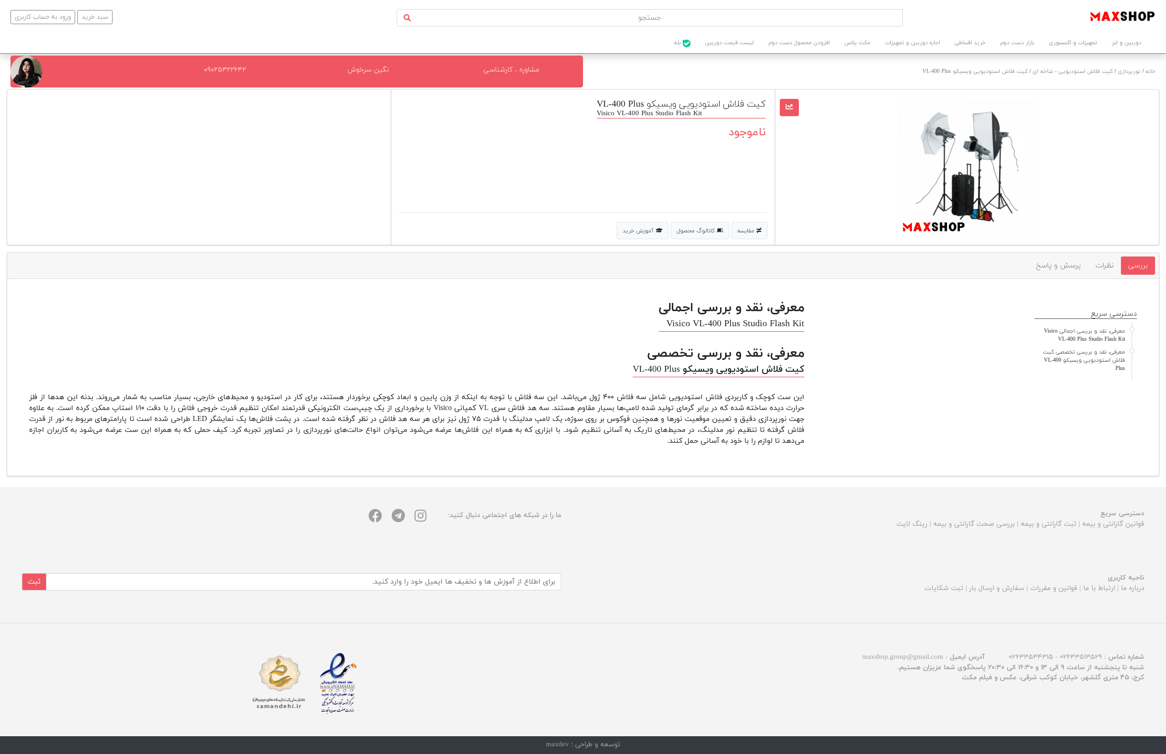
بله (678, 42)
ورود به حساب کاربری (43, 17)
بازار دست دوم (1017, 42)
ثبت (34, 582)
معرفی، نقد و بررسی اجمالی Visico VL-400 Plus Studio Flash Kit (1084, 335)
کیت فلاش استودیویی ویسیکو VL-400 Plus (975, 71)
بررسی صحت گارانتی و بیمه (974, 524)
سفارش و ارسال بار (996, 588)
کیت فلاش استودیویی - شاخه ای (1073, 71)
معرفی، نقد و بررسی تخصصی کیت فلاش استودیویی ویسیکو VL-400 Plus (1084, 360)
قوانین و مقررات (1053, 588)
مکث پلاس (857, 42)
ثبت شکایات (944, 588)
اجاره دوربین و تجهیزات (912, 42)
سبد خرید (95, 17)
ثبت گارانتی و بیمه (1048, 524)
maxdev (557, 744)
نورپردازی (1129, 71)
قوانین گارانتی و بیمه (1113, 524)
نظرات (1104, 266)
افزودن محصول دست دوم (799, 42)
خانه (1151, 71)
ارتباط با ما (1099, 588)
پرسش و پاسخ (1058, 266)
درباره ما (1132, 588)
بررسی (1138, 266)
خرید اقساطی (970, 42)
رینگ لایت (911, 524)
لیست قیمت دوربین (729, 42)
